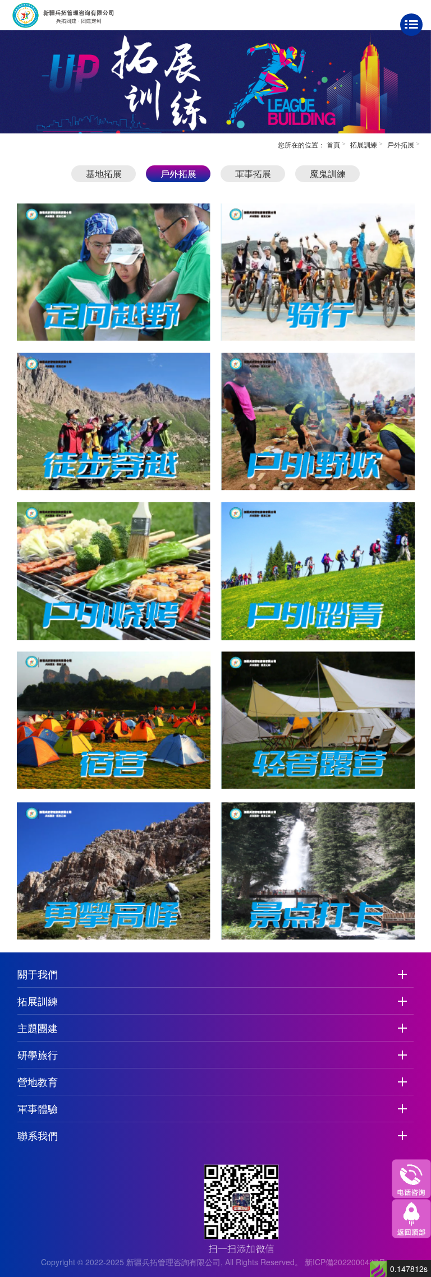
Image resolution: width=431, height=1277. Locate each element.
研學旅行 (37, 1054)
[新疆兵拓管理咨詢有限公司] (78, 14)
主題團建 (37, 1027)
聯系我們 (37, 1135)
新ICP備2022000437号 (345, 1261)
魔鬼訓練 (328, 173)
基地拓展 (104, 173)
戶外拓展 (400, 144)
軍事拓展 (253, 173)
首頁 (333, 144)
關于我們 (37, 973)
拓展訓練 (363, 144)
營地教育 (37, 1081)
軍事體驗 (37, 1108)
